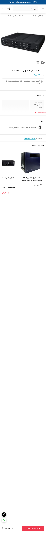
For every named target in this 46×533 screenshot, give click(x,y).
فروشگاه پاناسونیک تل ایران (36, 16)
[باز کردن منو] (42, 8)
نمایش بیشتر (41, 112)
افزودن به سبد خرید (33, 528)
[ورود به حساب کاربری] (9, 8)
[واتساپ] (4, 520)
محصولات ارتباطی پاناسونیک (16, 16)
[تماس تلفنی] (4, 514)
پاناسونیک (37, 75)
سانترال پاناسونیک (30, 138)
